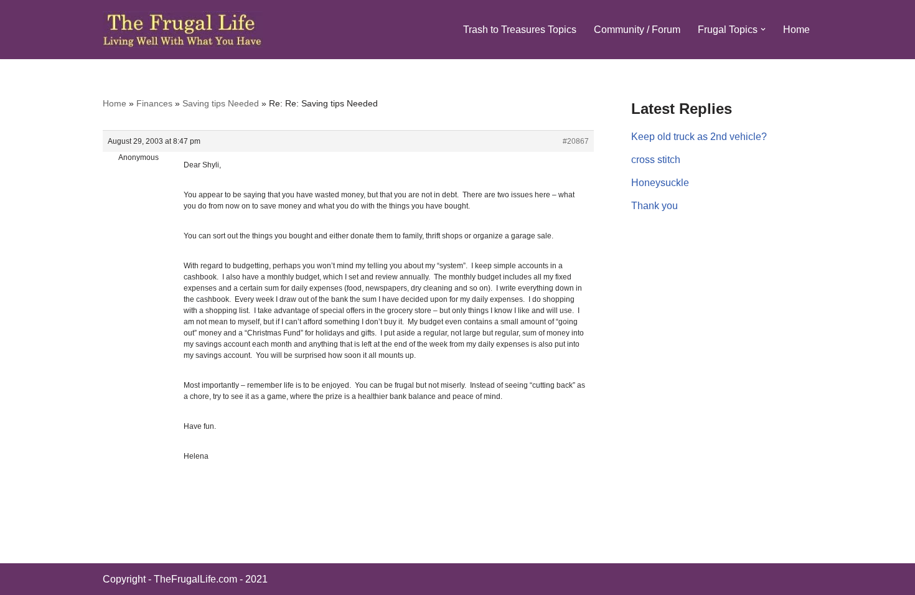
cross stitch (655, 159)
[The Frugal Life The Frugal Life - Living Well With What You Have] (183, 29)
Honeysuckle (660, 182)
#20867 (576, 141)
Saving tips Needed (220, 103)
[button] (763, 29)
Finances (154, 103)
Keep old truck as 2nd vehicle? (699, 136)
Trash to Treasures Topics (519, 29)
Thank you (654, 205)
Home (796, 29)
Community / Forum (637, 29)
